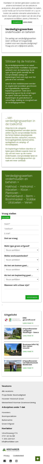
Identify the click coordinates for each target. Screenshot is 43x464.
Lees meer (27, 323)
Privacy (7, 455)
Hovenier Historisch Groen (13, 398)
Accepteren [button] (17, 22)
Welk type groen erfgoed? (17, 246)
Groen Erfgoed (8, 424)
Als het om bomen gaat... (16, 265)
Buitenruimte (7, 420)
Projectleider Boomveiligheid (14, 395)
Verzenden (32, 297)
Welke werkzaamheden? (16, 256)
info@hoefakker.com (10, 441)
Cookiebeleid (18, 455)
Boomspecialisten (9, 416)
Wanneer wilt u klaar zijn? (16, 285)
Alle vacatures (7, 391)
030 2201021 (9, 439)
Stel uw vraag (11, 238)
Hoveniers (6, 412)
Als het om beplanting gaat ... (18, 275)
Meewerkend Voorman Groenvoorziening (19, 402)
